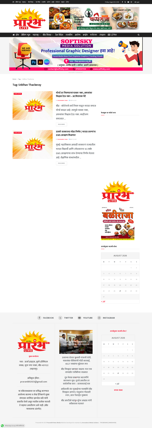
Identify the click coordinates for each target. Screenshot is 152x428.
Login (137, 2)
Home (14, 79)
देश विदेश (38, 2)
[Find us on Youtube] (128, 2)
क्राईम (53, 2)
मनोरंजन (58, 2)
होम (13, 2)
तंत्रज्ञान (63, 2)
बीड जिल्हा (30, 2)
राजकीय (44, 2)
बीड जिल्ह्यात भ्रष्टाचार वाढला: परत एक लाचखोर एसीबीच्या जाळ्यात (76, 370)
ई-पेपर (67, 2)
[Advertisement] (120, 91)
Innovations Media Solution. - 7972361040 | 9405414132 (99, 423)
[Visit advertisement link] (94, 18)
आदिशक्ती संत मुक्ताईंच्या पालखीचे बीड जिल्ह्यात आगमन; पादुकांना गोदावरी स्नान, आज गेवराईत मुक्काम (76, 392)
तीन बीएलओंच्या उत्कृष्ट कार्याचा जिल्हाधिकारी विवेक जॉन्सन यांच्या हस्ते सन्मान (76, 344)
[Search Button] (138, 35)
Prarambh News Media (54, 423)
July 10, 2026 (76, 351)
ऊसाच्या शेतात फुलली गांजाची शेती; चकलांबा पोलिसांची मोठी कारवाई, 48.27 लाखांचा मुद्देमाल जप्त (76, 361)
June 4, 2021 (73, 100)
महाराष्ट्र (24, 2)
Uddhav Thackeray (28, 79)
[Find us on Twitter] (125, 2)
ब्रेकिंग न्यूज (18, 2)
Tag (19, 79)
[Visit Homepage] (29, 18)
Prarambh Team (63, 100)
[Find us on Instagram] (131, 2)
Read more (62, 124)
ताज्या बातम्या (17, 94)
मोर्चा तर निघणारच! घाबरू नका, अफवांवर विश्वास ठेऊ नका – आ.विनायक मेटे (74, 94)
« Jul (103, 301)
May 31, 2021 (73, 139)
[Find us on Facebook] (122, 2)
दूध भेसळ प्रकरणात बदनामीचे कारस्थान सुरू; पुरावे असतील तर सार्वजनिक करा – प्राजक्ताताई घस (76, 381)
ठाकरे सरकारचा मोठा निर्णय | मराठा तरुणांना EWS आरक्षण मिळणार (75, 133)
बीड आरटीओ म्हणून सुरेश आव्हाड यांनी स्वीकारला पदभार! (76, 402)
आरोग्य (48, 2)
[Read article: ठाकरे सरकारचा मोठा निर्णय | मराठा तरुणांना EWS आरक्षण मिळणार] (33, 144)
